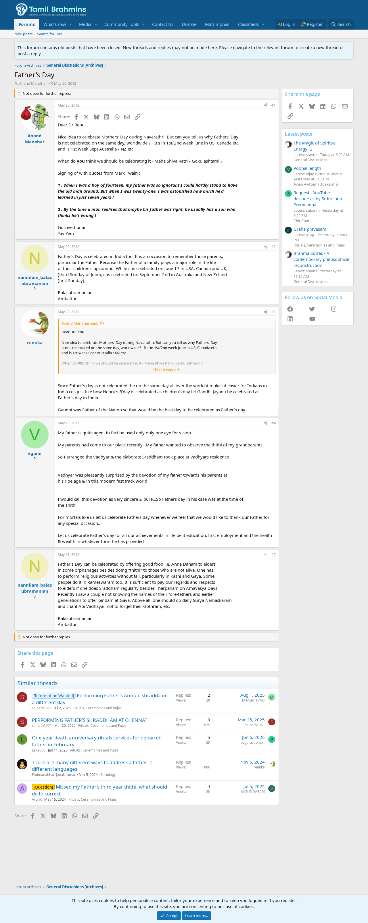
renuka (259, 767)
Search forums (49, 33)
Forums (27, 24)
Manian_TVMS (253, 700)
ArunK (37, 799)
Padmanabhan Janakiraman (54, 774)
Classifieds (248, 24)
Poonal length (307, 168)
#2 (273, 246)
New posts (23, 33)
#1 (273, 105)
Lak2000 (38, 750)
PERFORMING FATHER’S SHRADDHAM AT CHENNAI (89, 720)
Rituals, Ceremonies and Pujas (97, 708)
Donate (189, 24)
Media (85, 24)
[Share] (265, 105)
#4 (273, 423)
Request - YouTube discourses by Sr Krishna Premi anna (318, 198)
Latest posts (298, 133)
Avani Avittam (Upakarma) (316, 184)
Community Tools (121, 24)
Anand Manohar (33, 83)
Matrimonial (217, 24)
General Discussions (310, 159)
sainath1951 (42, 708)
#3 (273, 311)
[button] (71, 24)
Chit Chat (301, 220)
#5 (273, 554)
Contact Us (162, 24)
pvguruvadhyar (253, 742)
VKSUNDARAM (253, 791)
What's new (54, 24)
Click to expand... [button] (167, 369)
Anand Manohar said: (80, 323)
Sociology (108, 774)
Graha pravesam (310, 229)
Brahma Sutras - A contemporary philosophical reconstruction (321, 259)
